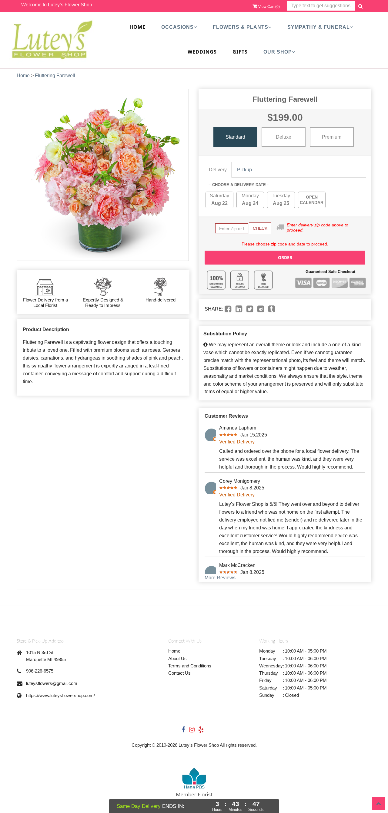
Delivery (218, 169)
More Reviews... (222, 577)
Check (260, 228)
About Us (177, 658)
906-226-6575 (39, 670)
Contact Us (179, 673)
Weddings (202, 51)
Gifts (240, 51)
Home (137, 27)
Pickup (244, 169)
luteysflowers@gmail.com (51, 683)
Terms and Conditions (189, 665)
